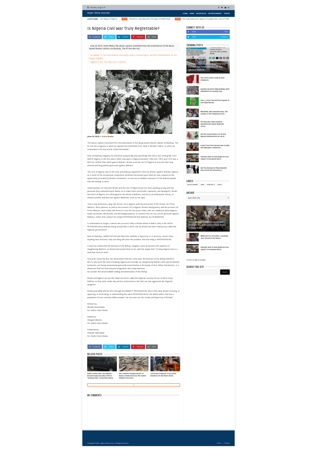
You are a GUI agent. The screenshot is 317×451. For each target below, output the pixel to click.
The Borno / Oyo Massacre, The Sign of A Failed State (130, 19)
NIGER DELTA (201, 13)
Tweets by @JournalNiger (196, 260)
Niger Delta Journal (98, 13)
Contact (227, 443)
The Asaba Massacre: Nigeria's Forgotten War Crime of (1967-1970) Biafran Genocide (195, 19)
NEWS (192, 13)
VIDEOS (227, 13)
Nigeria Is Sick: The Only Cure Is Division (108, 62)
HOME (185, 13)
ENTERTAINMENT (215, 13)
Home (219, 443)
